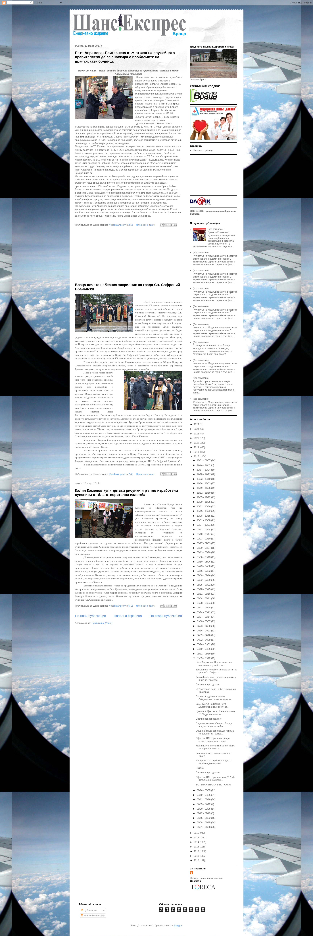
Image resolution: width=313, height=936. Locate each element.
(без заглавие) (215, 229)
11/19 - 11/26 (204, 488)
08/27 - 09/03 (204, 543)
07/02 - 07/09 (204, 580)
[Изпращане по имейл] (162, 225)
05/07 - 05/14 (204, 616)
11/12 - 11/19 (204, 492)
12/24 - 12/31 (204, 465)
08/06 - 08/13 (204, 557)
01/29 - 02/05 (204, 808)
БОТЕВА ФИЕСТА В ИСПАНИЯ (213, 784)
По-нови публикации (90, 616)
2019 (197, 447)
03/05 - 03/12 (204, 658)
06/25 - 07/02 (204, 584)
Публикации (90, 910)
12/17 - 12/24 (204, 469)
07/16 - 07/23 (204, 571)
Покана (200, 768)
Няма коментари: (145, 224)
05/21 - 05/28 (204, 607)
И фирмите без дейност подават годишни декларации (213, 762)
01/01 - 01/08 (204, 827)
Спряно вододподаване (209, 718)
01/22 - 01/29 (204, 813)
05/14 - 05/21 (204, 612)
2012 (197, 851)
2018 (197, 452)
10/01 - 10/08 (204, 520)
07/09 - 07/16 (204, 575)
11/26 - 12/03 (204, 483)
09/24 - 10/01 (204, 525)
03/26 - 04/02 (204, 644)
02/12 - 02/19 (204, 799)
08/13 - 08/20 (204, 552)
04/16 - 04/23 (204, 630)
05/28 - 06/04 (204, 603)
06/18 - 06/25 (204, 589)
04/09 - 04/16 (204, 635)
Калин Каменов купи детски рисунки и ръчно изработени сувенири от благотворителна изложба (126, 492)
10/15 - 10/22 (204, 511)
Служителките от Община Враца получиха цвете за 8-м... (214, 725)
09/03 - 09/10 (204, 538)
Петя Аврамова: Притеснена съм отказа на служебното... (214, 663)
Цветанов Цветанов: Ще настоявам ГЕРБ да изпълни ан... (215, 713)
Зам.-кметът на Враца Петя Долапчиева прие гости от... (212, 705)
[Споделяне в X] (168, 225)
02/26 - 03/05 (204, 790)
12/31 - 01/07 (204, 460)
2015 (197, 837)
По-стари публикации (166, 616)
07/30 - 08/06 (204, 561)
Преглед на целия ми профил (206, 878)
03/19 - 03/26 (204, 649)
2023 (197, 429)
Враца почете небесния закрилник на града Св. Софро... (216, 671)
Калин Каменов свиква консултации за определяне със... (215, 747)
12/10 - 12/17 (204, 474)
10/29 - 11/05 (204, 501)
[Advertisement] (128, 255)
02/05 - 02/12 (204, 804)
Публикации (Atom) (101, 623)
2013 (197, 846)
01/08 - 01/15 (204, 822)
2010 (197, 860)
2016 (197, 833)
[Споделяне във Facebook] (172, 225)
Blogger (178, 925)
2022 (197, 433)
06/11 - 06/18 (204, 593)
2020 (197, 442)
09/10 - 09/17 (204, 534)
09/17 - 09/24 (204, 529)
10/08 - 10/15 (204, 515)
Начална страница (128, 616)
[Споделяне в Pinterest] (175, 225)
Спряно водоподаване (208, 684)
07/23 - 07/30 (204, 566)
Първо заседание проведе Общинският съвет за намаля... (214, 698)
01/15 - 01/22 (204, 818)
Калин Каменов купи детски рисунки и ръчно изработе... (216, 678)
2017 (197, 456)
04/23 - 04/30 (204, 626)
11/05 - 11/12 (204, 497)
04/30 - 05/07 (204, 621)
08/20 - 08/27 (204, 548)
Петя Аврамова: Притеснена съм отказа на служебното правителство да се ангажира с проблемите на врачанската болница (125, 57)
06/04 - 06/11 (204, 598)
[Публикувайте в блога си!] (165, 225)
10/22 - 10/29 (204, 506)
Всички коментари (93, 915)
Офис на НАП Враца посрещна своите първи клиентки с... (213, 739)
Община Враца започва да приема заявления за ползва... (215, 732)
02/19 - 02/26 (204, 795)
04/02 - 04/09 (204, 640)
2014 (197, 842)
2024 (197, 424)
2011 (197, 856)
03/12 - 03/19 (204, 653)
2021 (197, 438)
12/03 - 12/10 (204, 479)
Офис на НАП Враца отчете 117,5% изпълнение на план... (215, 778)
